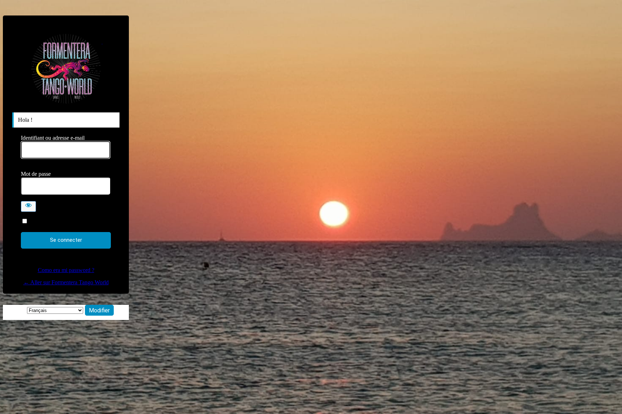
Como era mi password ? (66, 270)
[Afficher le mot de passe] (28, 206)
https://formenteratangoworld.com (66, 68)
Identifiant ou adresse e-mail (53, 138)
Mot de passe (36, 174)
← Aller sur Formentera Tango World (66, 282)
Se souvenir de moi (51, 221)
